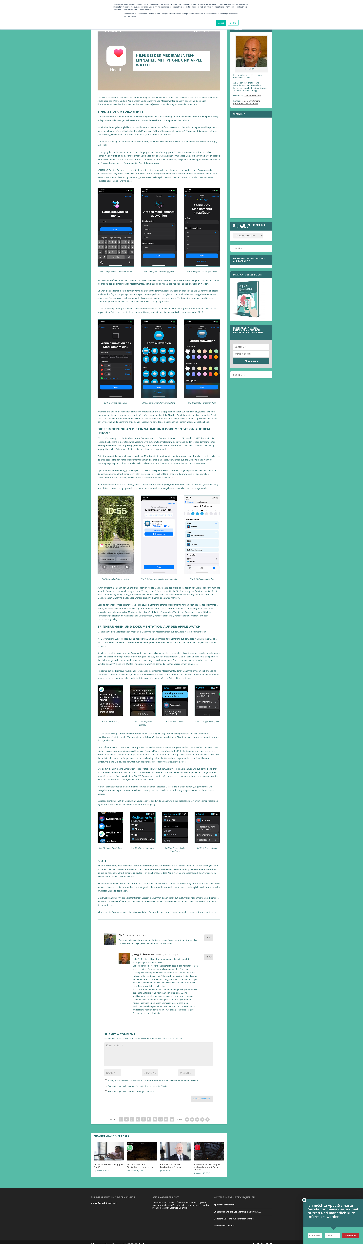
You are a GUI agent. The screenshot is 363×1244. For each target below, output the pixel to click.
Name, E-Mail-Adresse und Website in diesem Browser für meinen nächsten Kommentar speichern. (153, 1080)
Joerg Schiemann (142, 954)
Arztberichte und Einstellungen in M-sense (140, 1165)
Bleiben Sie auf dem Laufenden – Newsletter (173, 1165)
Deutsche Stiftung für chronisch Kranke (234, 1218)
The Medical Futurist (224, 1225)
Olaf (121, 935)
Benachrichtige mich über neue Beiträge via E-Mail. (131, 1091)
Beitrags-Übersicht (179, 1207)
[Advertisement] (251, 169)
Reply (209, 937)
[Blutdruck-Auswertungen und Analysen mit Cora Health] (209, 1151)
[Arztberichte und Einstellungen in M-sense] (142, 1151)
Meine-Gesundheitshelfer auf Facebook (249, 259)
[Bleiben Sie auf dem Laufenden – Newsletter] (175, 1151)
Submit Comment (202, 1098)
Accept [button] (221, 23)
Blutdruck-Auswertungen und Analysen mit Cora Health (207, 1167)
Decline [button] (233, 23)
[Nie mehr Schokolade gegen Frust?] (109, 1151)
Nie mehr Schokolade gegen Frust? (108, 1165)
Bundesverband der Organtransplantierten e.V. (237, 1211)
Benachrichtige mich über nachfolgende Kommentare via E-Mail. (137, 1086)
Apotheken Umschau (224, 1204)
